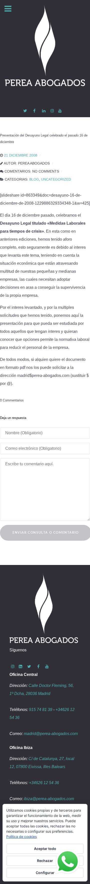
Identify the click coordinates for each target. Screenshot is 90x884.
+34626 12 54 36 (44, 783)
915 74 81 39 (40, 709)
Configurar (45, 872)
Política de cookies (21, 836)
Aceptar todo (45, 848)
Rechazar (45, 860)
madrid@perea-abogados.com (51, 733)
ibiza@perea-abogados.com (49, 799)
